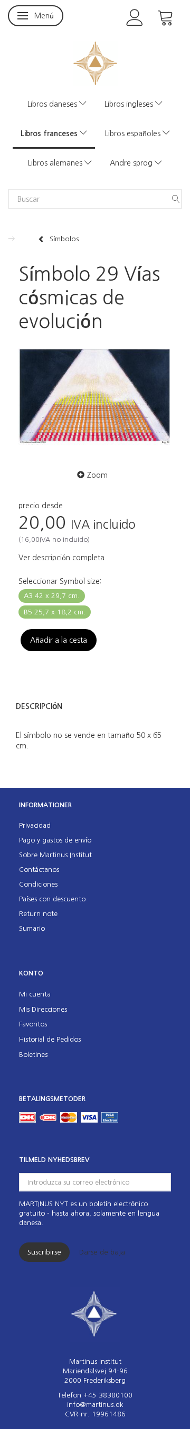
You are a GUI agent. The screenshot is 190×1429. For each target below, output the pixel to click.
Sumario (32, 928)
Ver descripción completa (61, 557)
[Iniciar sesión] (134, 16)
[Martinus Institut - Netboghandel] (95, 62)
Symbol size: (59, 581)
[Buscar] (175, 199)
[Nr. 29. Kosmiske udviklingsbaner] (95, 398)
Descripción (39, 706)
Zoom (97, 475)
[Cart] (165, 16)
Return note (38, 913)
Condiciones (38, 884)
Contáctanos (39, 869)
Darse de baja (102, 1252)
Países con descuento (52, 899)
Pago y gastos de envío (55, 840)
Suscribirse (44, 1252)
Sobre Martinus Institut (55, 854)
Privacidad (35, 825)
